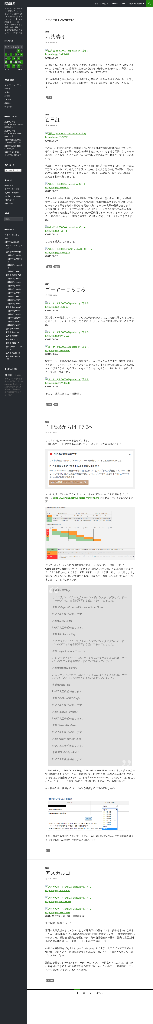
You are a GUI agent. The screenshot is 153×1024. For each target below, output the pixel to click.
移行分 (7, 203)
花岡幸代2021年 (12, 332)
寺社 (10, 375)
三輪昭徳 (8, 387)
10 (21, 54)
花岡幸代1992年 (14, 286)
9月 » (20, 69)
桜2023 (7, 103)
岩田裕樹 (15, 387)
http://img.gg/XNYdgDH (57, 252)
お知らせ (8, 200)
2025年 (7, 89)
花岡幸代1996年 (14, 300)
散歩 (49, 267)
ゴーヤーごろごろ (65, 289)
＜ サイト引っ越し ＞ (100, 3)
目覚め (7, 92)
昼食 (49, 97)
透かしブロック (11, 378)
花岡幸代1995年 (14, 296)
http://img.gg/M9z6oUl (57, 306)
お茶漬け (55, 37)
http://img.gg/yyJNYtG (57, 54)
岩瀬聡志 (10, 392)
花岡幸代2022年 (12, 336)
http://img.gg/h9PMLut (57, 187)
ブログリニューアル (12, 85)
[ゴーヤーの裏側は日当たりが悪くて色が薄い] (67, 346)
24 (21, 62)
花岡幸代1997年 (14, 303)
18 (6, 62)
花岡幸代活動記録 (135, 3)
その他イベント (10, 196)
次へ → (100, 992)
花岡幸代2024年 (12, 343)
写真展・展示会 (10, 192)
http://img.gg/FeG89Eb (57, 137)
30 (19, 66)
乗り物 (50, 980)
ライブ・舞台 (9, 189)
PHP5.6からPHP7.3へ (69, 427)
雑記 (47, 31)
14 (14, 58)
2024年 (7, 96)
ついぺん (8, 99)
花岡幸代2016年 (14, 314)
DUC (10, 389)
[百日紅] (65, 133)
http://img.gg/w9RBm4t (57, 382)
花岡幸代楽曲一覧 (13, 353)
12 (8, 58)
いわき (9, 395)
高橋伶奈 (16, 389)
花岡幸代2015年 (14, 311)
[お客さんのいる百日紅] (65, 183)
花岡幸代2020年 (12, 329)
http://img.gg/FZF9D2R (57, 350)
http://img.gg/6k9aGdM (57, 912)
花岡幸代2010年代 (13, 307)
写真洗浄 (15, 381)
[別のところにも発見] (67, 331)
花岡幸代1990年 (14, 278)
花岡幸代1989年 (14, 271)
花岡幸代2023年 (12, 339)
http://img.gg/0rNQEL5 (57, 335)
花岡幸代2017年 (14, 318)
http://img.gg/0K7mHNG (58, 901)
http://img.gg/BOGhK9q (57, 890)
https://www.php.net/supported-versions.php (76, 497)
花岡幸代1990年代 (13, 275)
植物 (57, 267)
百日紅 (52, 119)
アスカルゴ (58, 873)
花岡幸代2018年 (14, 321)
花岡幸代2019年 (14, 325)
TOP (123, 3)
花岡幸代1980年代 (13, 252)
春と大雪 (8, 106)
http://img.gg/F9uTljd (56, 230)
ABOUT (115, 3)
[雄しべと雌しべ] (68, 248)
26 (8, 66)
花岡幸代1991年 (14, 282)
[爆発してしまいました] (67, 378)
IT (48, 850)
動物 (19, 375)
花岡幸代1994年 (14, 293)
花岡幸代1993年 (14, 289)
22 (16, 62)
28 (14, 66)
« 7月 (7, 69)
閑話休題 (9, 3)
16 (19, 58)
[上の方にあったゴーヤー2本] (67, 302)
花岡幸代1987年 (14, 255)
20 (11, 62)
